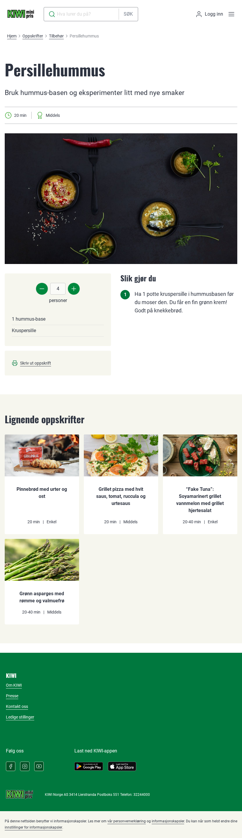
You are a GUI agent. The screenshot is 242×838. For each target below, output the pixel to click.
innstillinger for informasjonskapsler (33, 827)
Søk (128, 14)
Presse (12, 695)
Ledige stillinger (20, 717)
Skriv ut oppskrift (35, 363)
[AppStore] (122, 766)
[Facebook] (10, 766)
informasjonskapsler (168, 821)
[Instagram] (25, 766)
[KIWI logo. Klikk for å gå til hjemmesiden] (20, 14)
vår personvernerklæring (126, 821)
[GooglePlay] (88, 766)
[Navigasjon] (231, 14)
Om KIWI (14, 685)
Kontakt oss (17, 706)
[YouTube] (39, 766)
